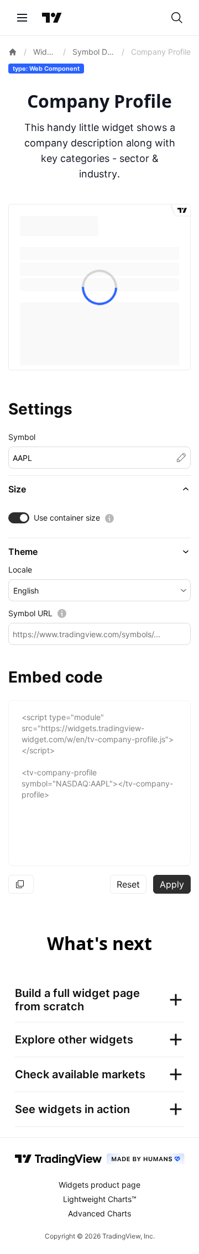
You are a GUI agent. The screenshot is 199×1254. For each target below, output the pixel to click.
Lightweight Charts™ (100, 1199)
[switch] (18, 517)
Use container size (67, 517)
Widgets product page (99, 1184)
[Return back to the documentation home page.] (12, 51)
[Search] (177, 18)
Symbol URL (30, 613)
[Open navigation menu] (22, 18)
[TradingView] (52, 18)
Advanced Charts (99, 1213)
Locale (20, 569)
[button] (99, 489)
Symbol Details (93, 51)
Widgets (45, 51)
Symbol (21, 437)
